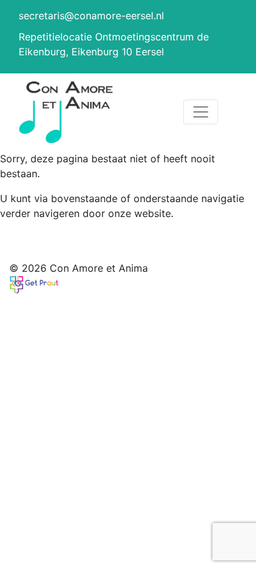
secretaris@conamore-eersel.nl (91, 15)
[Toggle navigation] (200, 111)
